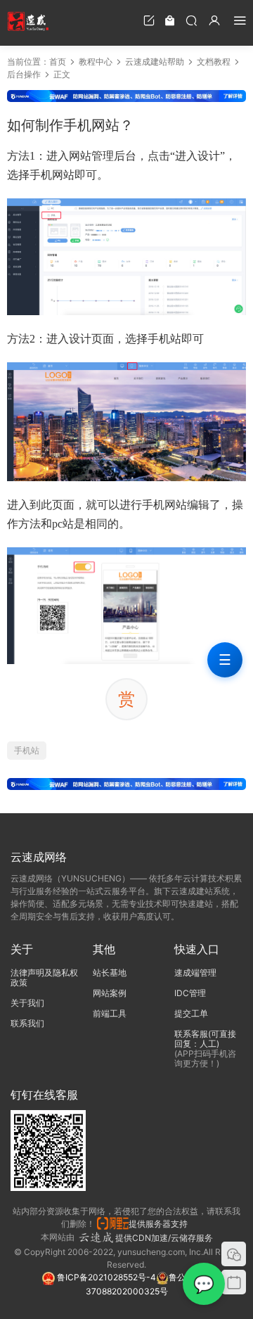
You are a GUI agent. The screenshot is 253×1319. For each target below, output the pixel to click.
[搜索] (191, 20)
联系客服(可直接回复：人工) (205, 1038)
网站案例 (109, 993)
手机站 (26, 750)
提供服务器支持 (160, 1223)
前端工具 (109, 1013)
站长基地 (109, 972)
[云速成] (28, 21)
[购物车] (170, 20)
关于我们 (27, 1003)
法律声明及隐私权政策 (44, 977)
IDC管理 (190, 993)
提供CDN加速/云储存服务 (164, 1237)
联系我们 (27, 1023)
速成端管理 (195, 972)
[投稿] (149, 20)
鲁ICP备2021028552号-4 (105, 1277)
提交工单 (191, 1013)
